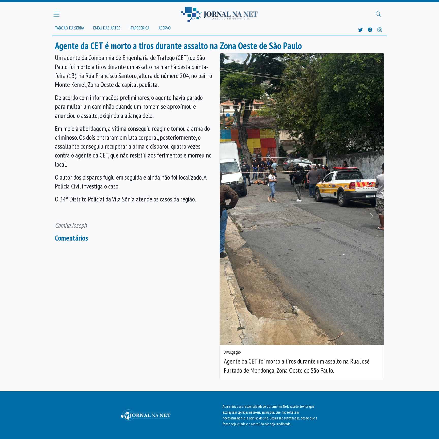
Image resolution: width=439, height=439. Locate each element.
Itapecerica (139, 28)
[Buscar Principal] (378, 14)
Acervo (165, 28)
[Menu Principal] (56, 14)
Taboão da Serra (69, 28)
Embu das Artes (106, 28)
